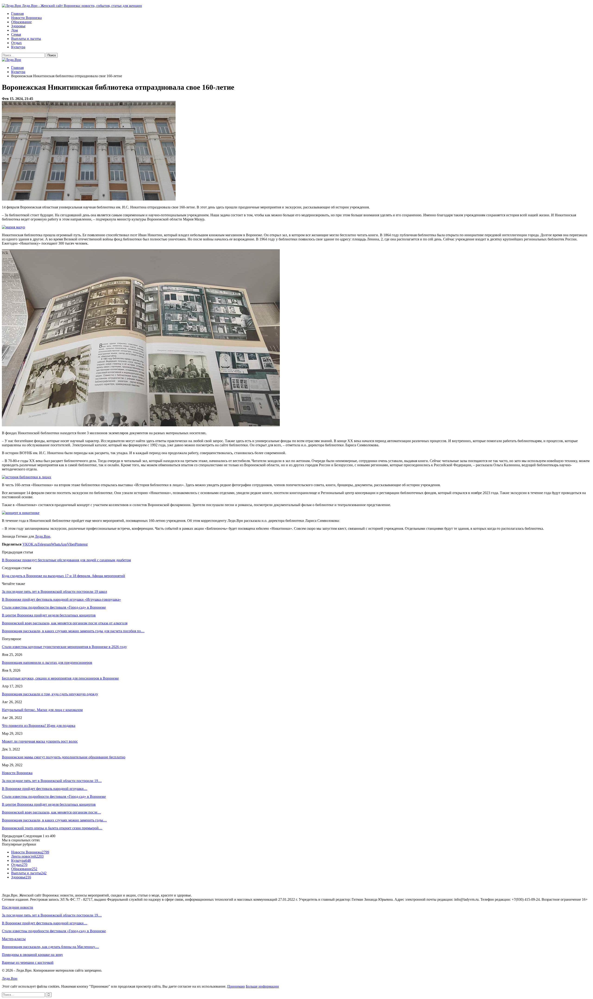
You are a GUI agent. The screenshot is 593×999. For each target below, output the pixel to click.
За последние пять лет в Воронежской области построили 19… (52, 781)
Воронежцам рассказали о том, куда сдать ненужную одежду (50, 694)
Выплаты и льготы (26, 39)
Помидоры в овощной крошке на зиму (32, 955)
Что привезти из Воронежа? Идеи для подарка (38, 726)
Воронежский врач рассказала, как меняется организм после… (51, 812)
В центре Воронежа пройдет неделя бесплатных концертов (49, 804)
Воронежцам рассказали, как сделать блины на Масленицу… (50, 947)
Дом (14, 30)
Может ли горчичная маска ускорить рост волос (40, 741)
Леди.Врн (42, 536)
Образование (21, 22)
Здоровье (18, 26)
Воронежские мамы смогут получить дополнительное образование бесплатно (63, 757)
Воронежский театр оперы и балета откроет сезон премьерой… (52, 828)
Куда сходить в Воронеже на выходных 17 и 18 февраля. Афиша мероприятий (63, 576)
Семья (16, 34)
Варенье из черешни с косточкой (28, 962)
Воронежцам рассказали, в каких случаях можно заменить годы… (54, 820)
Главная (17, 14)
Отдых (16, 43)
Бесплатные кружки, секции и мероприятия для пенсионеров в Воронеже (60, 678)
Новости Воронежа (26, 18)
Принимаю (236, 986)
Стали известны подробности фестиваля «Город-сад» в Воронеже (54, 796)
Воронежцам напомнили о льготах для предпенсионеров (47, 662)
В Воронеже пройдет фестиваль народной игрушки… (44, 789)
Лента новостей (27, 856)
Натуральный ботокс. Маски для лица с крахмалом (42, 710)
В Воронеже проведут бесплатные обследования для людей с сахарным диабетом (66, 560)
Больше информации (262, 986)
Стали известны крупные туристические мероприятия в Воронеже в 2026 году (64, 647)
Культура (18, 47)
